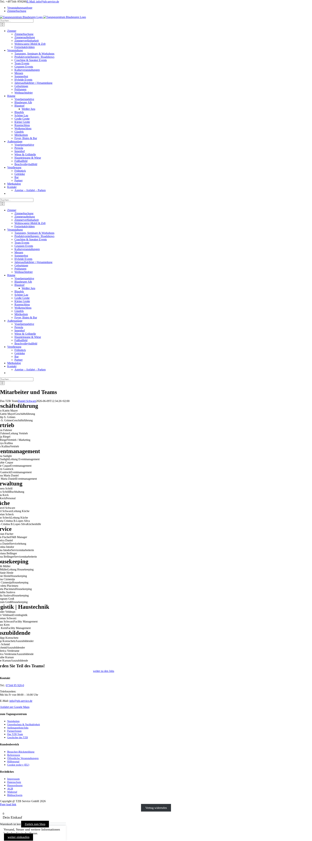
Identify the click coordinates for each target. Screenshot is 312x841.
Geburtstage (21, 86)
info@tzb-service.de (20, 700)
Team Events (21, 63)
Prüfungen (20, 89)
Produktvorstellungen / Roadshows (34, 56)
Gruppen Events (23, 66)
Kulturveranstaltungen (27, 69)
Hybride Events (23, 79)
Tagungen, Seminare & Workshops (34, 53)
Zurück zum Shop (35, 824)
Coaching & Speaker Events (30, 60)
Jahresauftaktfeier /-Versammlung (33, 82)
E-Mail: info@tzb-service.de (43, 1)
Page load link (8, 804)
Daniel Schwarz (27, 401)
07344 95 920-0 (15, 685)
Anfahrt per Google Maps (14, 707)
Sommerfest (21, 76)
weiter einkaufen (18, 837)
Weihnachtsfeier (23, 92)
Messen (18, 73)
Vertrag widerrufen (156, 807)
